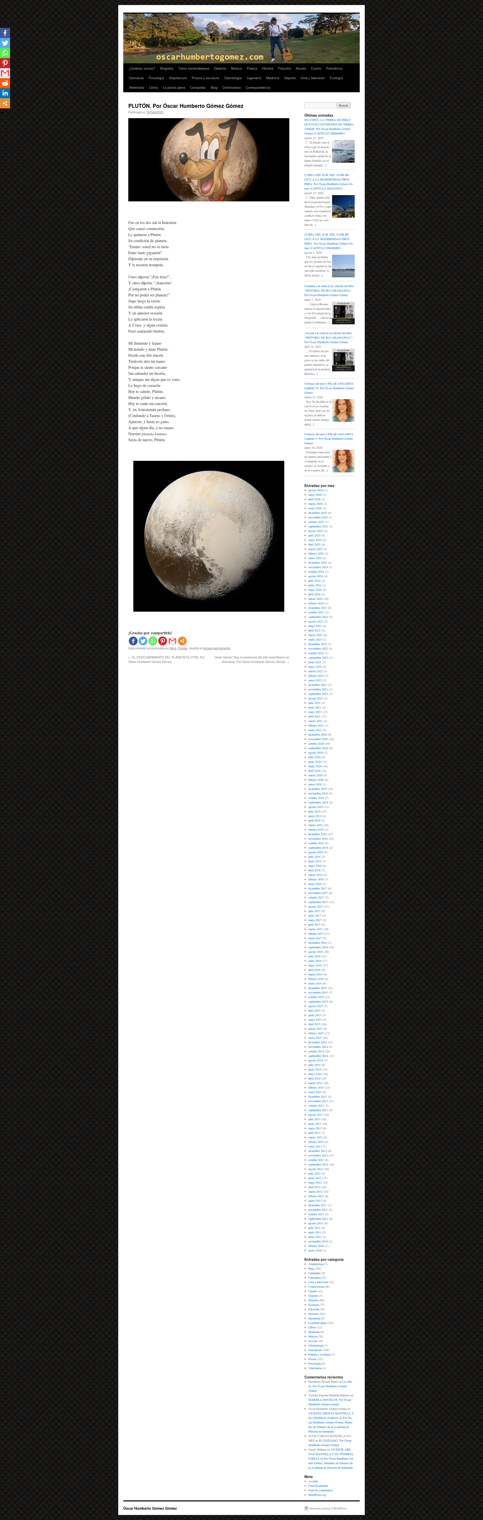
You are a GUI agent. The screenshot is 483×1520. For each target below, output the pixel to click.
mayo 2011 (315, 1237)
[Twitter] (143, 641)
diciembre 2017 (317, 888)
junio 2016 (314, 961)
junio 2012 (314, 1178)
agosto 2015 (315, 1006)
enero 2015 (315, 1038)
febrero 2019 (316, 829)
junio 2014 (314, 1069)
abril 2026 (314, 499)
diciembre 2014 (317, 1042)
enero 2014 (315, 1092)
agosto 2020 (315, 752)
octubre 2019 (316, 798)
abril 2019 (314, 820)
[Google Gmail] (172, 641)
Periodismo (334, 68)
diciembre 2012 (317, 1151)
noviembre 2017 (318, 893)
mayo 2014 (315, 1074)
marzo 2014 (315, 1083)
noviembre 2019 (318, 793)
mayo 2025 (315, 540)
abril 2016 (314, 970)
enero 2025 (315, 558)
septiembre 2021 (318, 694)
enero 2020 (315, 784)
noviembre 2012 (318, 1155)
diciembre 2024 (317, 562)
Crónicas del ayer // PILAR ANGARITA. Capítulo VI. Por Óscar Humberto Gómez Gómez (329, 387)
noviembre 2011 (318, 1210)
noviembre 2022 (318, 648)
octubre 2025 (316, 522)
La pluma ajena (174, 87)
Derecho (220, 68)
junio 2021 (314, 707)
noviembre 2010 (318, 1241)
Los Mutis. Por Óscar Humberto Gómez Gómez (330, 1386)
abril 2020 (314, 771)
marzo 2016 (315, 974)
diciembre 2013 (317, 1096)
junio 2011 (314, 1232)
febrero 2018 (316, 879)
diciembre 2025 (317, 513)
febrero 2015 (316, 1033)
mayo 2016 (315, 965)
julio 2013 (314, 1119)
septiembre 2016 (318, 947)
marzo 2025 (315, 549)
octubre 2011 (316, 1214)
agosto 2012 (315, 1169)
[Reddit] (5, 83)
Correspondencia (258, 87)
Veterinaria (136, 87)
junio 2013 (314, 1124)
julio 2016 (314, 956)
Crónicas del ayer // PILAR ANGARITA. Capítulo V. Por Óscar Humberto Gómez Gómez (329, 438)
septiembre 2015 (318, 1001)
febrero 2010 (316, 1246)
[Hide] (2, 113)
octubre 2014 (316, 1051)
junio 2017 (314, 915)
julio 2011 (314, 1228)
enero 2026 (315, 508)
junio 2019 (314, 816)
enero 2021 (315, 730)
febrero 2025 (316, 553)
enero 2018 (315, 884)
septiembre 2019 (318, 802)
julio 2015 (314, 1010)
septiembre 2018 (318, 847)
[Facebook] (133, 641)
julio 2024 (314, 580)
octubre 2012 (316, 1160)
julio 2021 (314, 703)
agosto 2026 (315, 490)
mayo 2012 (315, 1182)
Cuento (316, 68)
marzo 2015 (315, 1028)
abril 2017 (314, 924)
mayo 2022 (315, 666)
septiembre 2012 (318, 1164)
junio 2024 (314, 585)
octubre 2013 (316, 1105)
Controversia (231, 87)
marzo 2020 (315, 775)
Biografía (166, 68)
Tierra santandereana (193, 68)
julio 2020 (314, 757)
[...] (323, 165)
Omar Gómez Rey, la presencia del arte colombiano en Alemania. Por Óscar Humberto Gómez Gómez (252, 659)
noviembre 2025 (318, 517)
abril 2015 (314, 1024)
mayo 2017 (315, 920)
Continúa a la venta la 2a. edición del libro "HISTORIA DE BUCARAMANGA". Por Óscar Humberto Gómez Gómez (329, 290)
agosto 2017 (315, 906)
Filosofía (284, 68)
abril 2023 (314, 630)
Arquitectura (178, 77)
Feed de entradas (318, 1486)
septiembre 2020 (318, 748)
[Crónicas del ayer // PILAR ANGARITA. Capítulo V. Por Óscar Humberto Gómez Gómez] (343, 471)
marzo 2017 (315, 929)
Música (236, 68)
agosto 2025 (315, 531)
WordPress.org (317, 1495)
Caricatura (136, 77)
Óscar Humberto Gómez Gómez (150, 1508)
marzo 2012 (315, 1191)
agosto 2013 (315, 1114)
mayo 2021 (315, 712)
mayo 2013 (315, 1128)
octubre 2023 (316, 612)
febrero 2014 (316, 1087)
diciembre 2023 (317, 608)
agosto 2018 (315, 852)
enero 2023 (315, 639)
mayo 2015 (315, 1019)
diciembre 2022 (317, 644)
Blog (214, 87)
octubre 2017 (316, 897)
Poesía (252, 68)
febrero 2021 (316, 725)
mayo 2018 (315, 866)
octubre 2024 (316, 571)
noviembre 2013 (318, 1101)
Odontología (233, 77)
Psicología (156, 77)
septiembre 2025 (318, 526)
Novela (301, 68)
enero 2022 (315, 680)
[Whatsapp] (152, 641)
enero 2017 (315, 938)
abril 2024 (314, 594)
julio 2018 (314, 857)
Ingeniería (254, 77)
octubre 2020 (316, 743)
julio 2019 (314, 811)
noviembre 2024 (318, 567)
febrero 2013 (316, 1142)
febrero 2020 (316, 780)
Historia (267, 68)
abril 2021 (314, 716)
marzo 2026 (315, 504)
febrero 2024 (316, 603)
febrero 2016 (316, 979)
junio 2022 (314, 662)
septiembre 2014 (318, 1056)
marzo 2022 (315, 671)
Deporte (290, 77)
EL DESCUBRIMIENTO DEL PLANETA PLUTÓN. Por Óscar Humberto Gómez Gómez (166, 659)
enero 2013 (315, 1146)
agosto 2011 (315, 1223)
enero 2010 (315, 1250)
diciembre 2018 (317, 834)
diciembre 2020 (317, 734)
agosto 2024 (315, 576)
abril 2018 (314, 870)
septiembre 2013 (318, 1110)
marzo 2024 (315, 599)
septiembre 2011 (318, 1219)
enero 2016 (315, 983)
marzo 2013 (315, 1137)
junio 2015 (314, 1015)
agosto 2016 (315, 952)
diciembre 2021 (317, 685)
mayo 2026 (315, 495)
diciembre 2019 (317, 789)
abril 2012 (314, 1187)
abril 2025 (314, 544)
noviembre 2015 (318, 992)
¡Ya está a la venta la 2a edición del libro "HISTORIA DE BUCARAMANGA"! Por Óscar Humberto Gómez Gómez (328, 337)
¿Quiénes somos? (142, 68)
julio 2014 (314, 1065)
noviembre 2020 (318, 739)
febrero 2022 (316, 676)
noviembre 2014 (318, 1047)
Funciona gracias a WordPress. (328, 1508)
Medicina (272, 77)
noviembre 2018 (318, 838)
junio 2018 (314, 861)
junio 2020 (314, 761)
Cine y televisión (313, 77)
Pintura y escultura (205, 77)
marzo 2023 (315, 635)
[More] (182, 641)
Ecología (336, 77)
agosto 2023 (315, 621)
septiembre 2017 (318, 902)
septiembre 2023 (318, 617)
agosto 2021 (315, 698)
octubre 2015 (316, 997)
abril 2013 (314, 1133)
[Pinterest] (162, 641)
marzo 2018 (315, 875)
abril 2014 (314, 1078)
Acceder (313, 1481)
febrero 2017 (316, 933)
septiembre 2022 (318, 657)
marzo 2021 (315, 721)
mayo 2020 (315, 766)
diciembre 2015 (317, 988)
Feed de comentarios (320, 1490)
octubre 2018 (316, 843)
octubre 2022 (316, 653)
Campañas (198, 87)
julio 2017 (314, 911)
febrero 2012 (316, 1196)
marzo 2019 (315, 825)
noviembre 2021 (318, 689)
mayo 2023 (315, 626)
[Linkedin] (5, 93)
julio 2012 (314, 1173)
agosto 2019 (315, 807)
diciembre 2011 (317, 1205)
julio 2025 (314, 535)
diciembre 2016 (317, 943)
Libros (153, 87)
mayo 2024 (315, 590)
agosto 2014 (315, 1060)
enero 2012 (315, 1200)
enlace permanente (216, 648)
